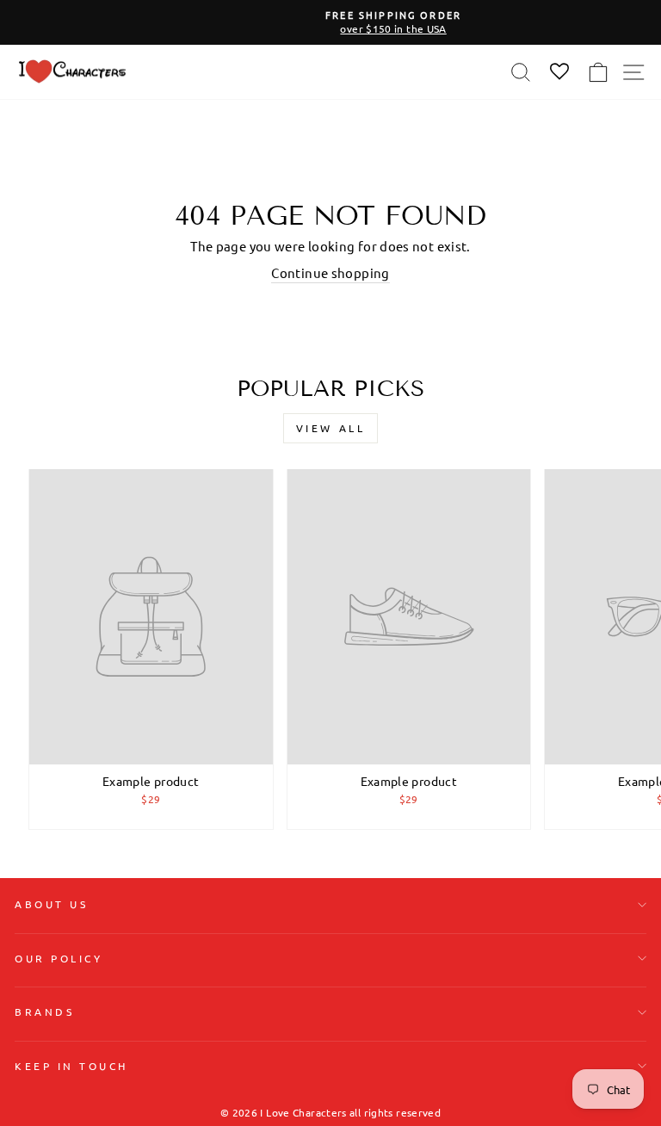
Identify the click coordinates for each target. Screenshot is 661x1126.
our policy (58, 958)
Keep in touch (71, 1066)
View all (331, 428)
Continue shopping (330, 272)
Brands (44, 1011)
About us (51, 904)
